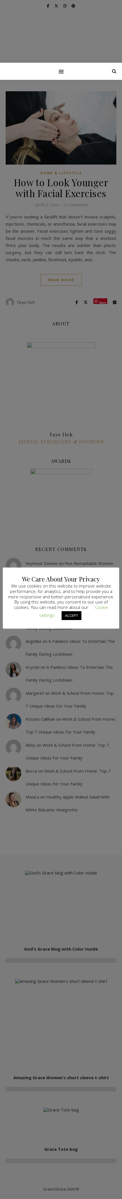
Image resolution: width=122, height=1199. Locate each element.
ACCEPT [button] (71, 615)
